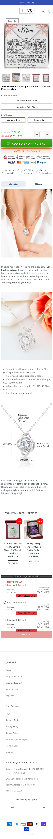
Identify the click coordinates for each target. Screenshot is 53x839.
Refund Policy (12, 733)
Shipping (38, 184)
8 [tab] (34, 67)
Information (13, 184)
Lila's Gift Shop (28, 834)
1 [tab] (18, 67)
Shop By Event (12, 689)
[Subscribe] (44, 807)
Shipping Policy (13, 720)
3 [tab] (23, 67)
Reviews (9, 752)
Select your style (9, 96)
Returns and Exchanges (16, 739)
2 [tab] (21, 67)
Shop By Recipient (14, 683)
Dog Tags (10, 695)
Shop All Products (14, 676)
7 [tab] (32, 67)
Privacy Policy (12, 726)
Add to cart (26, 634)
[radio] (27, 588)
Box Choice (6, 115)
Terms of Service (13, 745)
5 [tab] (27, 67)
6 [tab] (30, 67)
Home (8, 670)
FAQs (8, 713)
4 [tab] (25, 67)
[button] (3, 11)
